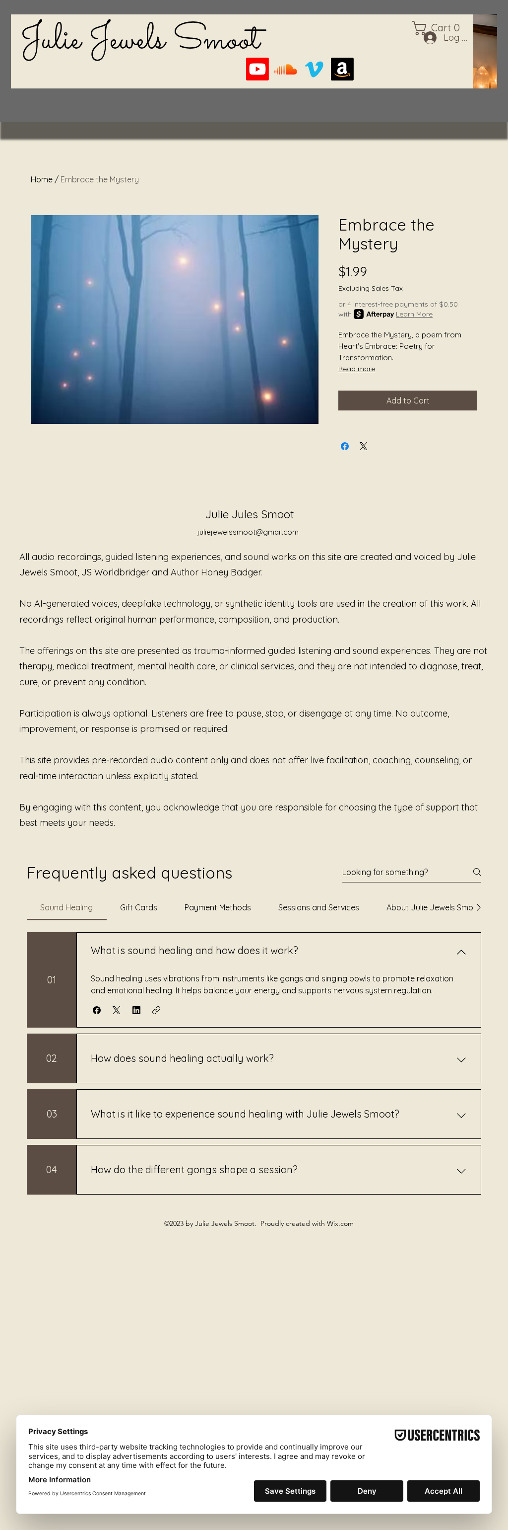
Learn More (414, 314)
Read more (356, 368)
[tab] (67, 907)
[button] (97, 1010)
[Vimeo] (314, 69)
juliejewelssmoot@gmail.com (248, 532)
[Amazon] (342, 69)
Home (42, 179)
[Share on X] (364, 446)
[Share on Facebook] (345, 446)
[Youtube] (257, 69)
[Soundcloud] (285, 69)
